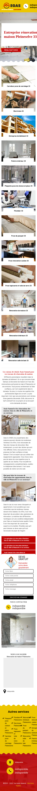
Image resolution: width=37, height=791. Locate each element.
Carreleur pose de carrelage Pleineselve (6, 741)
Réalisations (11, 50)
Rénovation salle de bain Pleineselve (24, 741)
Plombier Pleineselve (15, 719)
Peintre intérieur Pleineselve (33, 741)
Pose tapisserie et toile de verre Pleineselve (15, 736)
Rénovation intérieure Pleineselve (24, 720)
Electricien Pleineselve (15, 724)
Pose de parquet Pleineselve (24, 729)
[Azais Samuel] (10, 6)
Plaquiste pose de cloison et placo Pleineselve (6, 726)
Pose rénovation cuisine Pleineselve (33, 721)
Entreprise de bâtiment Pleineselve (33, 731)
